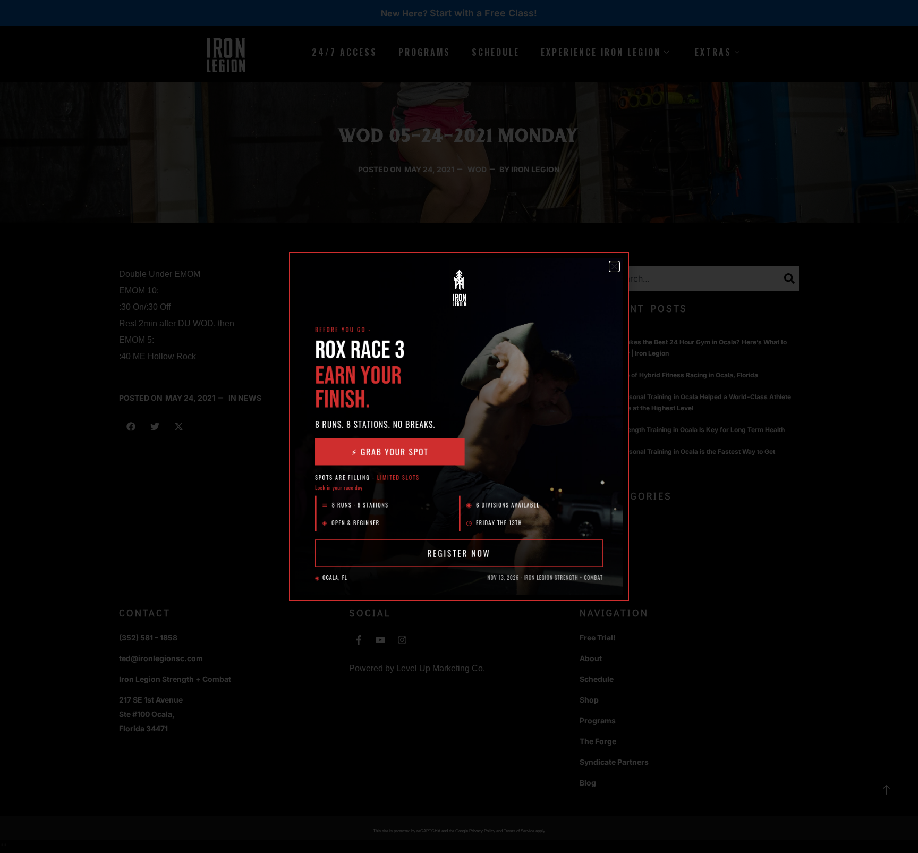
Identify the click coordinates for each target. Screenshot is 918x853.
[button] (614, 267)
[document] (459, 426)
